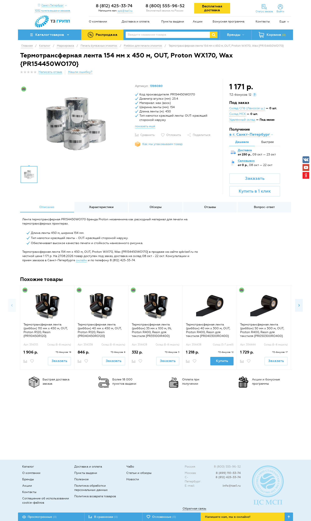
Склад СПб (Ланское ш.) (247, 108)
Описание (46, 207)
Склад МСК (237, 114)
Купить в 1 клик (255, 191)
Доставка (245, 150)
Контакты (263, 21)
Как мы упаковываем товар (162, 144)
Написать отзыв (50, 72)
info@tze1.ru (232, 485)
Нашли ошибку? (80, 72)
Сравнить (147, 135)
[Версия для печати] (288, 73)
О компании (98, 21)
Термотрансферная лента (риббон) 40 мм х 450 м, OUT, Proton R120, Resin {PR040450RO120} (100, 330)
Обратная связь (194, 508)
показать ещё (145, 126)
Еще (282, 21)
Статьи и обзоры (138, 473)
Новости (132, 479)
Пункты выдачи (172, 21)
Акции (197, 21)
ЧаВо (130, 466)
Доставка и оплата (135, 21)
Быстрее (267, 142)
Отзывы (210, 207)
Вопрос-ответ (264, 207)
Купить (222, 361)
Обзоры (156, 207)
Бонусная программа (228, 21)
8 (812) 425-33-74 (114, 5)
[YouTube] (306, 167)
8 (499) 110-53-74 (228, 473)
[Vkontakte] (306, 159)
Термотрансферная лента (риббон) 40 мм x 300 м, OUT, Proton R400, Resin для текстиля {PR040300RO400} (208, 330)
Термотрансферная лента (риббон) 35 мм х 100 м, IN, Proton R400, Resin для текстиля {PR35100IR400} (152, 330)
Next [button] (299, 305)
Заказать (254, 178)
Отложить (173, 135)
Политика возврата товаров (95, 496)
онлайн (81, 260)
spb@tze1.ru (125, 10)
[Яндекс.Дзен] (306, 175)
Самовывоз (246, 161)
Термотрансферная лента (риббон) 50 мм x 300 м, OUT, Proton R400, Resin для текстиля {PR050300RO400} (262, 330)
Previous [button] (12, 305)
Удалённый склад (242, 120)
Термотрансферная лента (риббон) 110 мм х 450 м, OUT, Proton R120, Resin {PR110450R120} (45, 330)
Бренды (28, 479)
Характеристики (101, 207)
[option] (76, 124)
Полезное (81, 479)
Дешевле (242, 142)
